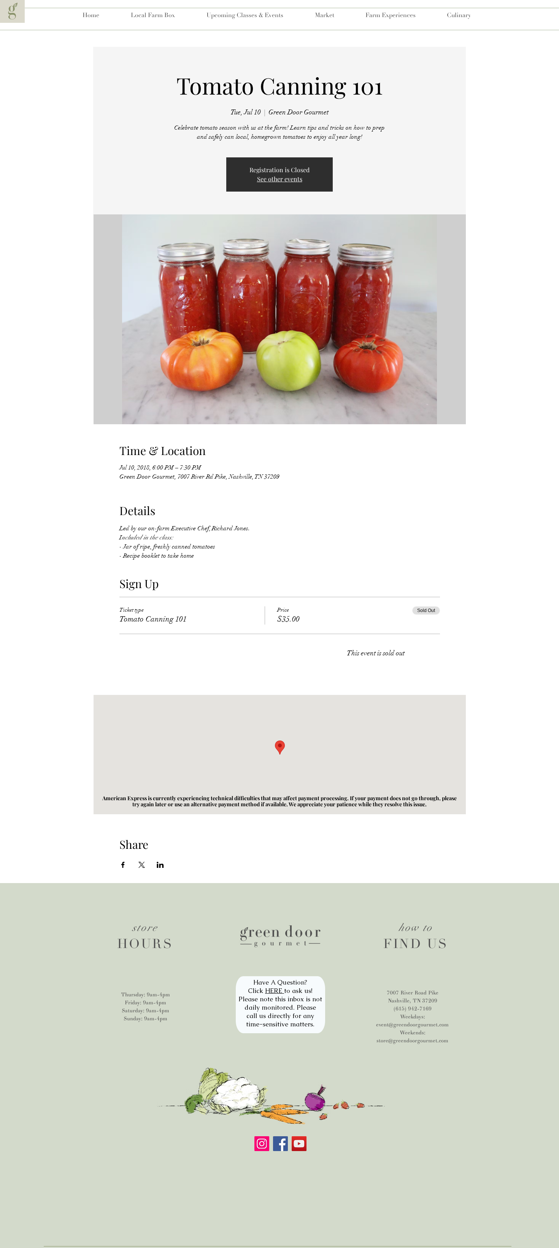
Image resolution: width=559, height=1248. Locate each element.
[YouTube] (299, 1143)
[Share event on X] (141, 865)
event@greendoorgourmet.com (412, 1024)
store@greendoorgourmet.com (412, 1040)
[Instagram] (261, 1143)
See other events (279, 179)
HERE (274, 990)
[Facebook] (280, 1143)
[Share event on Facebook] (123, 865)
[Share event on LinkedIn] (160, 865)
